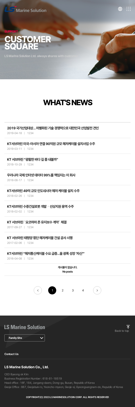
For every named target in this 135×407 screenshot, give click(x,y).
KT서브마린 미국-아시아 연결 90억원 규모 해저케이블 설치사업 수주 (51, 144)
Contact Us (11, 354)
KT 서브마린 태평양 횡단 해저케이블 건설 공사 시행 (39, 238)
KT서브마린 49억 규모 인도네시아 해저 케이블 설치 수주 (43, 191)
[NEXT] (97, 290)
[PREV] (38, 290)
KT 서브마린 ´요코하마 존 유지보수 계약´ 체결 (36, 222)
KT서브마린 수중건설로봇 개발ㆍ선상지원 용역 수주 (40, 206)
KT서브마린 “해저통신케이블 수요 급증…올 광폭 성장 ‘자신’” (45, 253)
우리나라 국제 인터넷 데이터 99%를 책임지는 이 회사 (41, 175)
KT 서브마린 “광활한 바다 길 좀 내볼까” (32, 159)
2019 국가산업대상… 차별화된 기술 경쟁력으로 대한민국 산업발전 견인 (53, 128)
